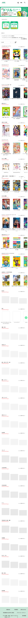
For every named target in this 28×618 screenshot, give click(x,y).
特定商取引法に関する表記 (8, 616)
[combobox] (1, 42)
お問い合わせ (23, 613)
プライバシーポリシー (21, 616)
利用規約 (16, 613)
